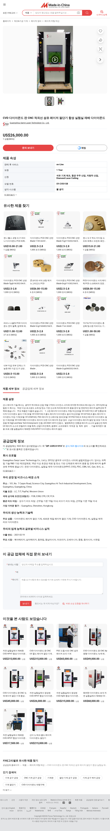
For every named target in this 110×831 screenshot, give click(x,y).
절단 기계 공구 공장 (68, 777)
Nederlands (39, 810)
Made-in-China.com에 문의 (61, 800)
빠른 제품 (78, 800)
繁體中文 (33, 808)
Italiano (95, 808)
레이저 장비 (36, 21)
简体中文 (22, 808)
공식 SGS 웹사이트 (74, 445)
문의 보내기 (28, 147)
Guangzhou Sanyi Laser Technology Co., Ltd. (29, 122)
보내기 (25, 603)
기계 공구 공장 (11, 777)
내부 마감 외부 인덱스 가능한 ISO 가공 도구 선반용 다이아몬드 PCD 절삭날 (15, 367)
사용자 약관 (23, 800)
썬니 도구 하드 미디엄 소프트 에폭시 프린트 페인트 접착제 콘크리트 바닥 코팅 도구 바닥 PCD (94, 240)
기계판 (50, 777)
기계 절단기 (10, 784)
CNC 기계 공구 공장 (32, 777)
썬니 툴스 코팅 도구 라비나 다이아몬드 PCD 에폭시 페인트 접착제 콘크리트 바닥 (15, 240)
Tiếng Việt (79, 810)
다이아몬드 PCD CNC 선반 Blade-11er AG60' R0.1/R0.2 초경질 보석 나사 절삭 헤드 (68, 325)
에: (17, 572)
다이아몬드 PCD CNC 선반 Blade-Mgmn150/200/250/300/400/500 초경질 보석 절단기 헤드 (42, 367)
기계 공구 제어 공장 (91, 777)
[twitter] (70, 802)
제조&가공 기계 (21, 21)
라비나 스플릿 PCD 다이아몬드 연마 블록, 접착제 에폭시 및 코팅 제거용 (15, 325)
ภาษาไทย (58, 810)
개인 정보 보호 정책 (39, 800)
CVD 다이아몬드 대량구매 (33, 784)
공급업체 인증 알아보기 (95, 800)
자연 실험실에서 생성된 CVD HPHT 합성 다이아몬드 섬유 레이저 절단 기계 (41, 695)
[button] (4, 4)
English (12, 808)
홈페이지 (7, 21)
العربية (28, 810)
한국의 (19, 810)
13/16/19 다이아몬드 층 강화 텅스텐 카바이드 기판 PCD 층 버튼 (94, 325)
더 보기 (6, 790)
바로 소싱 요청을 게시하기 (75, 603)
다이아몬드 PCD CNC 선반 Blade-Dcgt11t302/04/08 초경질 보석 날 (68, 282)
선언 (13, 800)
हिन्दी (49, 810)
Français (52, 808)
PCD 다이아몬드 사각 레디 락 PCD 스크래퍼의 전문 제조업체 (94, 282)
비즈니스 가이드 (52, 802)
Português (84, 808)
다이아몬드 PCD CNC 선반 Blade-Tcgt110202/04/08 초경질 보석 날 (68, 240)
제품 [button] (27, 12)
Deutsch (73, 808)
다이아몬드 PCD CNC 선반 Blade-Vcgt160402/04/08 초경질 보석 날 (41, 325)
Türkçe (68, 810)
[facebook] (64, 802)
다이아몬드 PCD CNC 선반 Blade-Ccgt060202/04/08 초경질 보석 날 (68, 367)
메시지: (15, 579)
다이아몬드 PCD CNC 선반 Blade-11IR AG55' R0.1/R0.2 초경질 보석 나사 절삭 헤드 (41, 240)
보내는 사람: (13, 564)
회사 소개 (4, 800)
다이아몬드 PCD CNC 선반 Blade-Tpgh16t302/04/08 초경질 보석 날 (15, 282)
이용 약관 (57, 821)
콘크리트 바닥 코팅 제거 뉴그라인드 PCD (40, 282)
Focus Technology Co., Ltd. (58, 816)
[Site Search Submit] (87, 13)
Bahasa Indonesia (94, 810)
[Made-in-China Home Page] (55, 5)
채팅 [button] (83, 148)
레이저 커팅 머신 (52, 21)
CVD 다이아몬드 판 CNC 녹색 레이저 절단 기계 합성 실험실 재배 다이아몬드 (14, 695)
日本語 (43, 808)
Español (63, 808)
